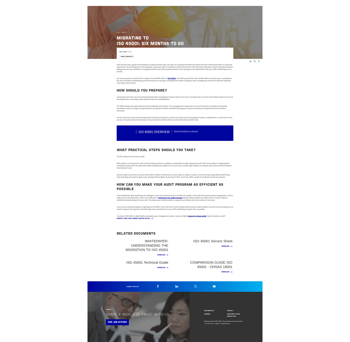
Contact (230, 310)
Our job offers (117, 322)
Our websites (209, 310)
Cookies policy (225, 323)
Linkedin (176, 286)
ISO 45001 (172, 78)
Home (118, 32)
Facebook (158, 286)
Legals (217, 323)
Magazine (124, 32)
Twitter (254, 61)
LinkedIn (250, 61)
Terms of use (209, 323)
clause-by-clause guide (197, 216)
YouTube (214, 286)
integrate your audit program (170, 198)
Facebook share (259, 61)
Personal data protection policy (233, 321)
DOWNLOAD (161, 255)
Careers (207, 314)
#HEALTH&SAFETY (127, 56)
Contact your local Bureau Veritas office (133, 218)
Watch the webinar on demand (186, 131)
